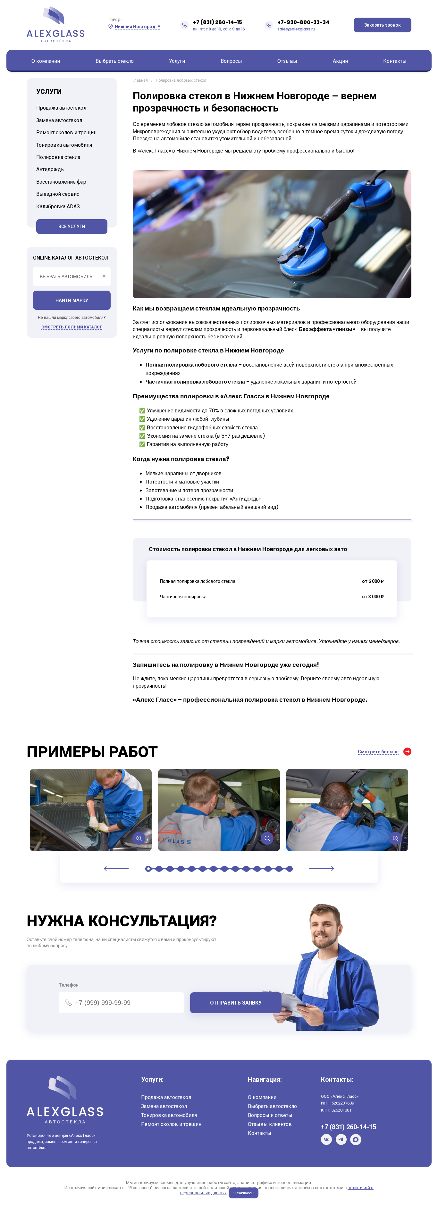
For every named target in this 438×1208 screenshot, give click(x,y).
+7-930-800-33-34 (303, 22)
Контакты (395, 61)
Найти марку (71, 300)
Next (321, 868)
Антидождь (50, 169)
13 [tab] (279, 869)
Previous (116, 868)
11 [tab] (257, 869)
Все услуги (71, 226)
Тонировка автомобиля (64, 145)
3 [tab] (169, 869)
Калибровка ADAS (58, 206)
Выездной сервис (57, 194)
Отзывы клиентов (270, 1124)
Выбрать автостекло (272, 1106)
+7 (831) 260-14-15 (217, 22)
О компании (45, 61)
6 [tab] (202, 869)
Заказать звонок (382, 25)
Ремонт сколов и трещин (66, 132)
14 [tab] (288, 869)
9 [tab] (235, 869)
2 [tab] (159, 869)
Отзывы (287, 61)
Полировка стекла (58, 157)
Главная (140, 80)
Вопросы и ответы (270, 1115)
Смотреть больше (378, 751)
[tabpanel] (91, 810)
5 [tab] (191, 869)
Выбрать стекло (115, 61)
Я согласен (243, 1193)
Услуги (177, 61)
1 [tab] (149, 869)
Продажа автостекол (61, 108)
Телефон (69, 985)
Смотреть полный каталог (71, 327)
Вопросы (231, 61)
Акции (340, 61)
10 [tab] (246, 869)
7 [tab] (213, 869)
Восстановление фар (61, 182)
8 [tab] (224, 869)
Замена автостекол (59, 120)
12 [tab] (268, 869)
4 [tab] (180, 869)
